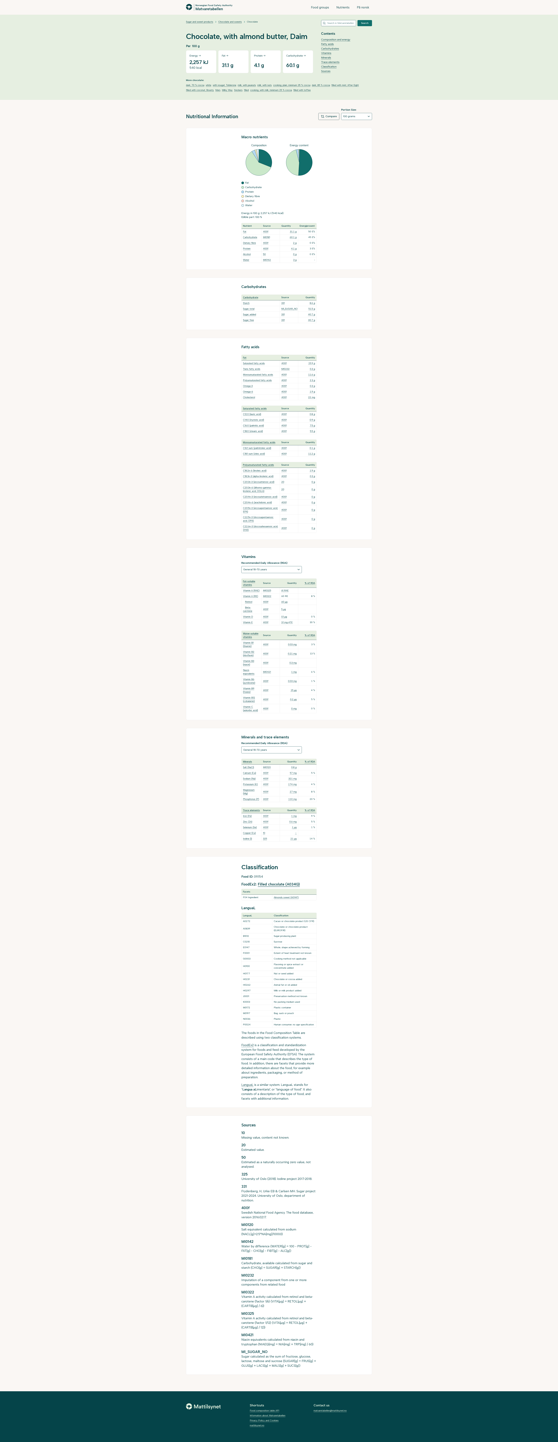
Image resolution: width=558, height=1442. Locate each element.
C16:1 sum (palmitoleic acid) (257, 448)
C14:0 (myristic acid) (253, 419)
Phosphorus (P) (251, 799)
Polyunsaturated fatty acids (257, 380)
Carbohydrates (330, 48)
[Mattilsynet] (203, 1406)
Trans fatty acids (251, 369)
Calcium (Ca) (249, 773)
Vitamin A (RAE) (251, 590)
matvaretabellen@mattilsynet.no (330, 1410)
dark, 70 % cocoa (195, 85)
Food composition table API (264, 1410)
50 (264, 254)
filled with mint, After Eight (345, 85)
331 (283, 303)
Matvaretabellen (209, 9)
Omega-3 (248, 386)
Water (246, 259)
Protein (247, 248)
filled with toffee (302, 90)
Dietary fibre (249, 242)
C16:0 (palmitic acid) (253, 425)
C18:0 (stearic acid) (253, 431)
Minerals (326, 57)
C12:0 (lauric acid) (252, 414)
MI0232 (285, 369)
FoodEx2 (247, 1045)
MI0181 (266, 237)
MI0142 (267, 259)
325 (265, 838)
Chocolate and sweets (230, 21)
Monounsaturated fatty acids (258, 374)
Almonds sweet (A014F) (286, 897)
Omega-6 (248, 391)
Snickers (238, 90)
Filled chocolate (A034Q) (279, 884)
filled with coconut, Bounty (200, 90)
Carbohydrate (250, 237)
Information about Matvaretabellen (267, 1415)
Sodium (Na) (249, 778)
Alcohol (247, 254)
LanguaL (247, 1085)
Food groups (320, 7)
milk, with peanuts (247, 85)
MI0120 (267, 767)
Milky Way (227, 90)
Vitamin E (248, 622)
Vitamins (326, 53)
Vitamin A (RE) (250, 596)
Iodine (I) (247, 838)
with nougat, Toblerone (224, 85)
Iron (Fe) (247, 816)
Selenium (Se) (250, 827)
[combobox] (338, 23)
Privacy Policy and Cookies (264, 1420)
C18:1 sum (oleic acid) (254, 453)
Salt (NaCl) (248, 767)
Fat (244, 231)
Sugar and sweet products (199, 21)
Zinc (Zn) (247, 821)
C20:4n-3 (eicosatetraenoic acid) (260, 496)
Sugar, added (249, 314)
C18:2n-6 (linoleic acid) (255, 470)
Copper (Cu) (249, 833)
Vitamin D (248, 616)
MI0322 (267, 596)
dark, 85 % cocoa (321, 85)
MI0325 (267, 590)
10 (264, 833)
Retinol (248, 601)
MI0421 (267, 671)
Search (365, 23)
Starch (246, 303)
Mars (217, 90)
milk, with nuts (264, 85)
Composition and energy (335, 39)
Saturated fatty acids (254, 363)
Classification (329, 66)
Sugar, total (248, 308)
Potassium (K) (250, 784)
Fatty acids (327, 44)
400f (265, 231)
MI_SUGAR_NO (289, 308)
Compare (331, 116)
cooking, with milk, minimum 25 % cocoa (271, 90)
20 (282, 481)
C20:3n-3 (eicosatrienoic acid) (258, 481)
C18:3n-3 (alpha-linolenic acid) (258, 476)
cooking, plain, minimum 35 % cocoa (291, 85)
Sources (325, 71)
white (208, 85)
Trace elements (330, 62)
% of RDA (310, 583)
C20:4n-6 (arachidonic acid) (257, 502)
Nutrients (342, 7)
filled (246, 90)
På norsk (363, 7)
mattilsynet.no (257, 1425)
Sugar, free (248, 320)
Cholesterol (249, 397)
